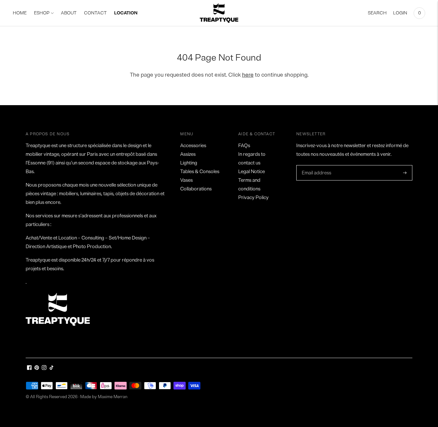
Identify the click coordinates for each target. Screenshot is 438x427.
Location (126, 13)
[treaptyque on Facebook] (29, 368)
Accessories (193, 146)
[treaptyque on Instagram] (44, 368)
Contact (95, 13)
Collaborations (196, 189)
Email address (316, 165)
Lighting (188, 163)
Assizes (188, 154)
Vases (186, 180)
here (248, 74)
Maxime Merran (112, 396)
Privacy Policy (253, 198)
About (69, 13)
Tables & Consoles (199, 172)
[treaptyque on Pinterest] (36, 368)
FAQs (244, 146)
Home (20, 13)
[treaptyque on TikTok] (51, 368)
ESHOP (41, 13)
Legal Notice (251, 172)
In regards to (251, 154)
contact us (249, 163)
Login (400, 13)
